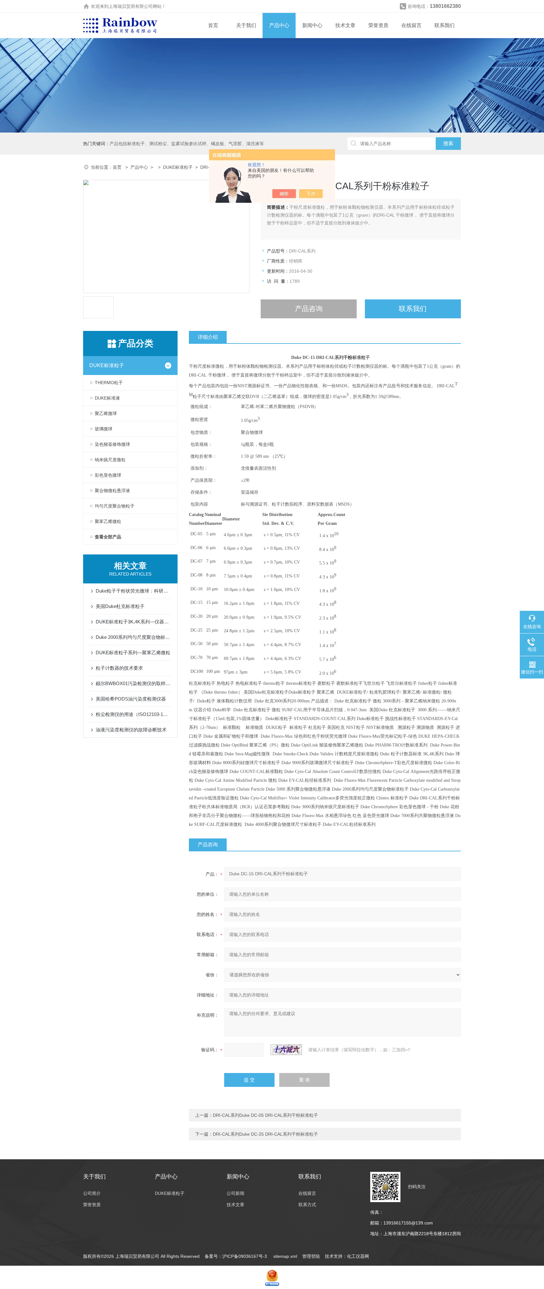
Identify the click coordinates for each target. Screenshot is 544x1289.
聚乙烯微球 (106, 413)
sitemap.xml (285, 1256)
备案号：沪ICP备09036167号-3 (236, 1256)
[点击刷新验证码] (286, 1049)
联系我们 (444, 25)
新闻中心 (312, 25)
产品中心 (279, 25)
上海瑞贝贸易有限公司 (131, 6)
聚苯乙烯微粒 (108, 521)
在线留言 (411, 25)
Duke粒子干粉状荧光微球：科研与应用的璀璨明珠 (133, 590)
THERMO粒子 (109, 382)
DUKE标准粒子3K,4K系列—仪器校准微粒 (133, 621)
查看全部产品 (108, 536)
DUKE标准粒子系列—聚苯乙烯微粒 (133, 652)
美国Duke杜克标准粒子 (120, 606)
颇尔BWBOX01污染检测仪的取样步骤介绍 (133, 683)
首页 (213, 25)
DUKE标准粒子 (178, 167)
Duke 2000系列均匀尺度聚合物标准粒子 (133, 637)
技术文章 (345, 25)
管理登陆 (311, 1256)
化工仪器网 (358, 1256)
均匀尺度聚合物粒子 (114, 505)
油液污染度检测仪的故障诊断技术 (131, 729)
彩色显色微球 (108, 475)
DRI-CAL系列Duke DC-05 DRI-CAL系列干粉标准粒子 (265, 1115)
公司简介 (92, 1193)
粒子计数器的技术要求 (119, 668)
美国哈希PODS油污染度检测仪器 (131, 698)
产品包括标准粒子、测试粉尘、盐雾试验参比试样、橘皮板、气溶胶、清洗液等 (187, 143)
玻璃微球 (103, 428)
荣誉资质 (378, 25)
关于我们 (246, 25)
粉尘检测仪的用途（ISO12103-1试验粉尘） (133, 714)
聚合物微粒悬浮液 (112, 490)
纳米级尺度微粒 (110, 459)
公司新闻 (235, 1193)
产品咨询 (309, 309)
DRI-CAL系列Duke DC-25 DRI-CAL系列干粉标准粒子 (265, 1134)
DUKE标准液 (107, 397)
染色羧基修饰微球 (112, 444)
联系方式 (307, 1204)
